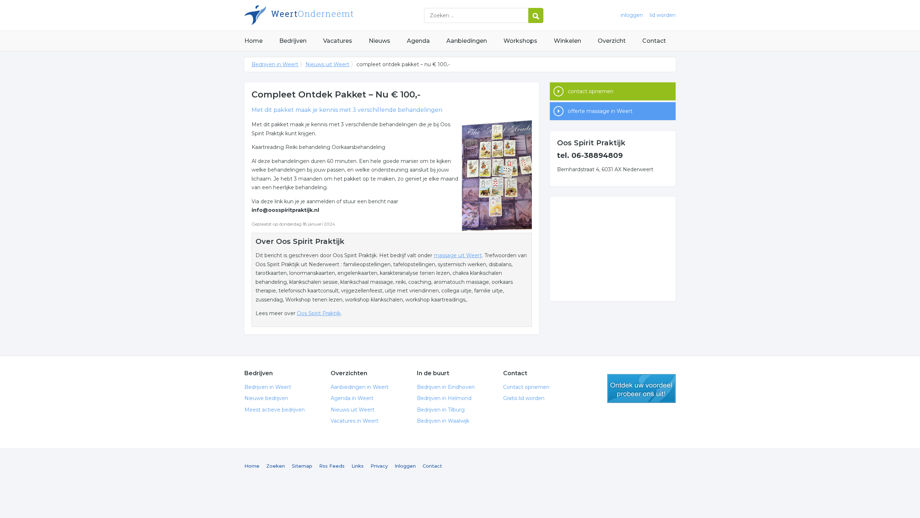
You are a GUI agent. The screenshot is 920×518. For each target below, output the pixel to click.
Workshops (520, 40)
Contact (654, 40)
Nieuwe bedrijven (266, 398)
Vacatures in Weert (354, 421)
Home (253, 40)
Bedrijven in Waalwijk (443, 421)
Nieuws (379, 40)
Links (357, 466)
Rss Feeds (332, 466)
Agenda (418, 40)
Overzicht (612, 40)
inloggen (632, 15)
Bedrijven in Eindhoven (446, 387)
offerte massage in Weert (600, 111)
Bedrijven (293, 40)
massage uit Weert (458, 255)
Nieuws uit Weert (327, 64)
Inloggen (405, 466)
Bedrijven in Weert (334, 15)
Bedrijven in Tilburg (441, 409)
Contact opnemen (526, 387)
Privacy (379, 466)
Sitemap (302, 466)
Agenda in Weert (352, 398)
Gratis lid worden (523, 398)
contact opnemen (590, 91)
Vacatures (337, 40)
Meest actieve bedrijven (274, 409)
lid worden (663, 15)
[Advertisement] (612, 249)
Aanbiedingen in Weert (359, 387)
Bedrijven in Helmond (444, 398)
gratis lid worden (641, 388)
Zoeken (275, 466)
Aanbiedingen (466, 40)
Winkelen (567, 40)
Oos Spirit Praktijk (319, 313)
